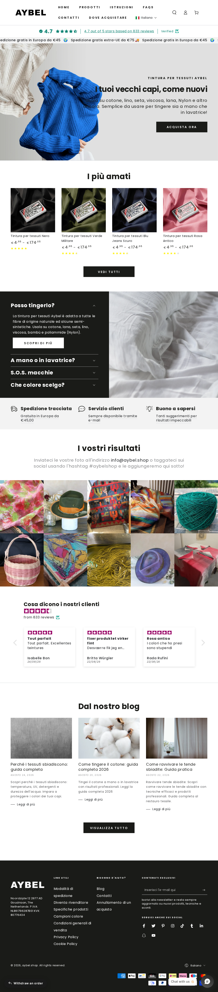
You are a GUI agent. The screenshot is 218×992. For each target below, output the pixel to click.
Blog (100, 888)
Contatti (104, 895)
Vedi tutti (109, 272)
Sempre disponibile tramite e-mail (112, 418)
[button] (146, 18)
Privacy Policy (66, 937)
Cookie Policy (65, 943)
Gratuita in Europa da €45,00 (40, 418)
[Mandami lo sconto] (204, 890)
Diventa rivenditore (71, 902)
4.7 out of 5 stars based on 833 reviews (119, 31)
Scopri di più (38, 343)
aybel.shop (30, 965)
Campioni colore (68, 916)
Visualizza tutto (109, 828)
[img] (111, 611)
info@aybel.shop (130, 460)
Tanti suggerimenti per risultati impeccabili (176, 418)
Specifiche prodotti (71, 909)
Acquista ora (182, 127)
